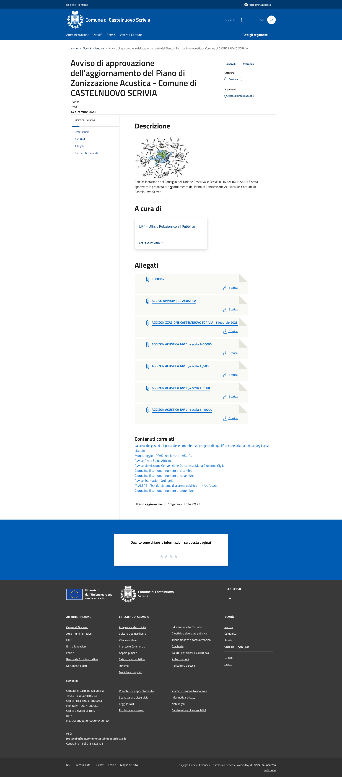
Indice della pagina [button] (85, 120)
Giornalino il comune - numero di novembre (164, 475)
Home (74, 48)
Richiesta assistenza (131, 710)
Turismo (124, 666)
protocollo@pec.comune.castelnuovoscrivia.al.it (96, 738)
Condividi (231, 64)
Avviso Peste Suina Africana (153, 460)
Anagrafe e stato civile (132, 627)
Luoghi (228, 657)
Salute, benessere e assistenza (190, 653)
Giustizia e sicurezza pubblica (189, 633)
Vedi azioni (249, 64)
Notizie (99, 48)
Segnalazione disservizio (133, 697)
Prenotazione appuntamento (136, 691)
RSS (68, 765)
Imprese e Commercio (132, 646)
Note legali (178, 704)
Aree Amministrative (79, 633)
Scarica (233, 287)
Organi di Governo (77, 627)
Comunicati (231, 633)
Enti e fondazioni (76, 646)
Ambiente (177, 646)
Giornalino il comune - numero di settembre (164, 490)
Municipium (257, 765)
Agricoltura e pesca (183, 665)
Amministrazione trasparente (189, 691)
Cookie (112, 765)
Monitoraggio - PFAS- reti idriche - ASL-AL (163, 455)
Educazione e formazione (187, 627)
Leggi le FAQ (126, 704)
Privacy (99, 765)
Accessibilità (83, 765)
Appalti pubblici (128, 653)
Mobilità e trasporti (130, 672)
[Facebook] (239, 19)
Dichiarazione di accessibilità (189, 710)
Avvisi (228, 640)
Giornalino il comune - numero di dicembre (163, 470)
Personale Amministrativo (82, 659)
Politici (70, 653)
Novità (87, 48)
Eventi (228, 664)
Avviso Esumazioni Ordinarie (154, 480)
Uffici (69, 640)
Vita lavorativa (128, 640)
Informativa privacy (183, 697)
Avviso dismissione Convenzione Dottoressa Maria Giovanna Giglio (180, 465)
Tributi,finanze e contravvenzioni (191, 640)
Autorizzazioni (180, 659)
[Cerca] (271, 20)
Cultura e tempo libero (132, 633)
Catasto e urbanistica (132, 659)
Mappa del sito (129, 765)
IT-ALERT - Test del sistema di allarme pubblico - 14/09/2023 (176, 485)
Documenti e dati (76, 666)
